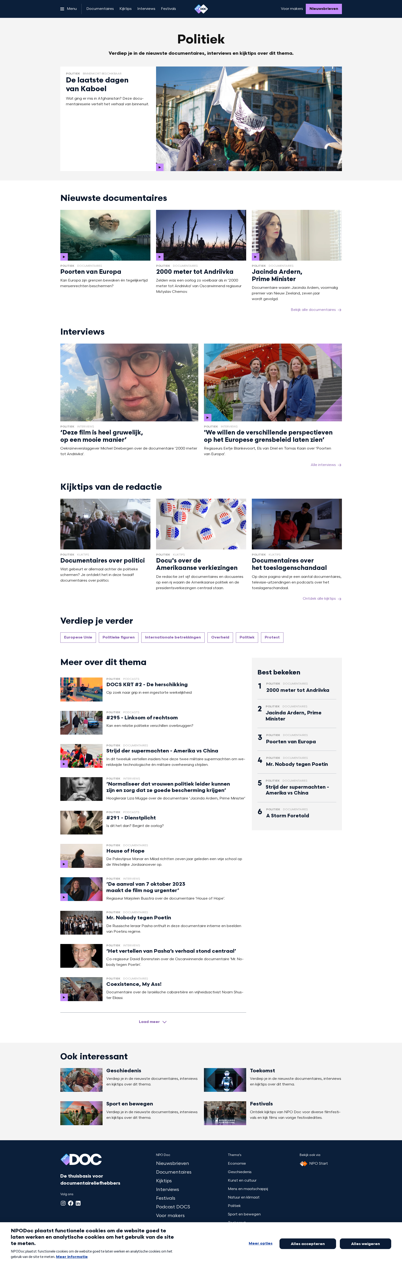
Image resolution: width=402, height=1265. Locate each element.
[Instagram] (63, 1203)
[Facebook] (70, 1203)
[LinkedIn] (78, 1203)
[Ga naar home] (201, 9)
